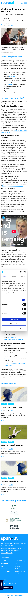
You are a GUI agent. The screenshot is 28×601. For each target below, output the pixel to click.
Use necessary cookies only (14, 327)
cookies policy (21, 293)
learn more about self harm (8, 51)
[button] (25, 3)
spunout (11, 25)
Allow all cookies (14, 319)
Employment (4, 563)
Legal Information (5, 571)
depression (12, 76)
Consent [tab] (5, 276)
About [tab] (23, 276)
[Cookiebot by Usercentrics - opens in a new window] (20, 272)
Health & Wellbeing (20, 561)
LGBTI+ (16, 563)
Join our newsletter (7, 587)
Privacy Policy (9, 595)
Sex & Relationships (6, 568)
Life (2, 566)
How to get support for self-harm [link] (12, 481)
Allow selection (14, 323)
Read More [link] (4, 421)
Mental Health (18, 566)
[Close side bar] (3, 580)
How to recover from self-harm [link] (11, 407)
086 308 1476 (12, 337)
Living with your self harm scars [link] (12, 445)
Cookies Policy (19, 595)
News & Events (5, 561)
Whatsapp (9, 359)
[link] (9, 539)
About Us (17, 568)
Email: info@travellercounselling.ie (13, 339)
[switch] (24, 304)
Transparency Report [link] (6, 552)
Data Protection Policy (20, 571)
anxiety (10, 84)
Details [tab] (14, 276)
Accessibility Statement (21, 574)
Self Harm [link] (4, 403)
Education (3, 574)
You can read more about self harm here (12, 185)
